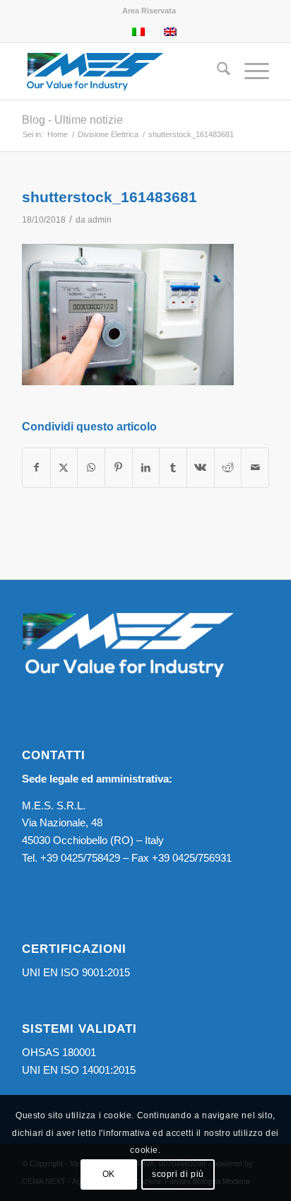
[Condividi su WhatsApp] (91, 467)
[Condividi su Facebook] (36, 467)
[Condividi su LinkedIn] (146, 467)
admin (100, 220)
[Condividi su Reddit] (228, 467)
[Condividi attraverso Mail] (255, 467)
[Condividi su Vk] (200, 467)
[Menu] (249, 71)
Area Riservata (149, 10)
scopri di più (178, 1174)
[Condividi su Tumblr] (173, 467)
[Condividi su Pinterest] (118, 467)
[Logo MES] (121, 71)
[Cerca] (216, 71)
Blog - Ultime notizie (72, 120)
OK (108, 1174)
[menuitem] (149, 10)
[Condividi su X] (64, 467)
